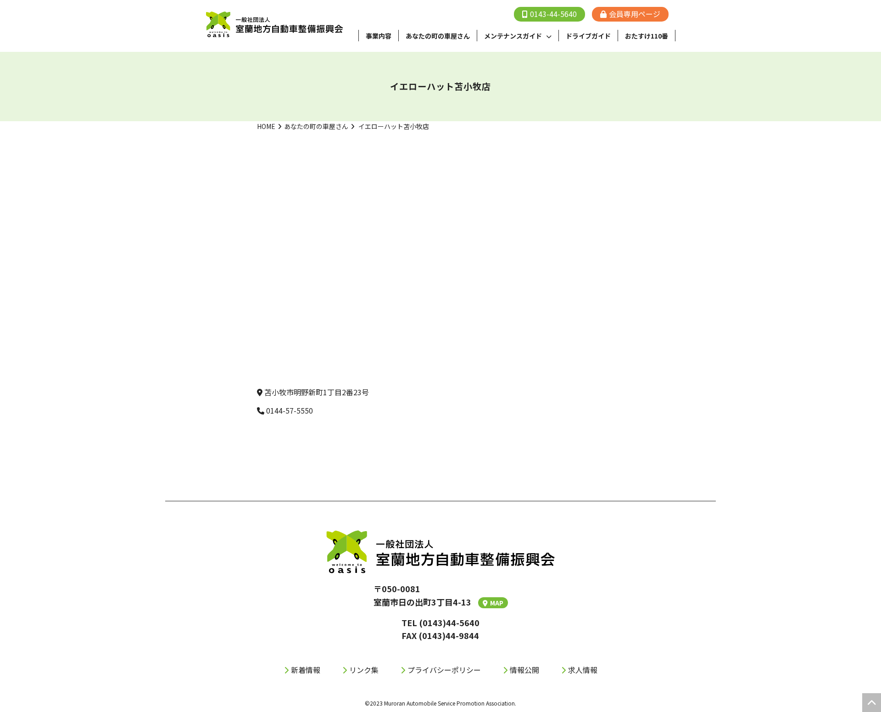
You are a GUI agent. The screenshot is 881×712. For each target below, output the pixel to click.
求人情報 (582, 669)
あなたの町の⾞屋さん (438, 35)
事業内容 (378, 35)
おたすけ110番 (646, 35)
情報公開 (524, 669)
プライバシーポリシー (444, 669)
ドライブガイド (588, 35)
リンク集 (364, 669)
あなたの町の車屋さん (316, 126)
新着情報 (305, 669)
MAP (496, 602)
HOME (266, 126)
